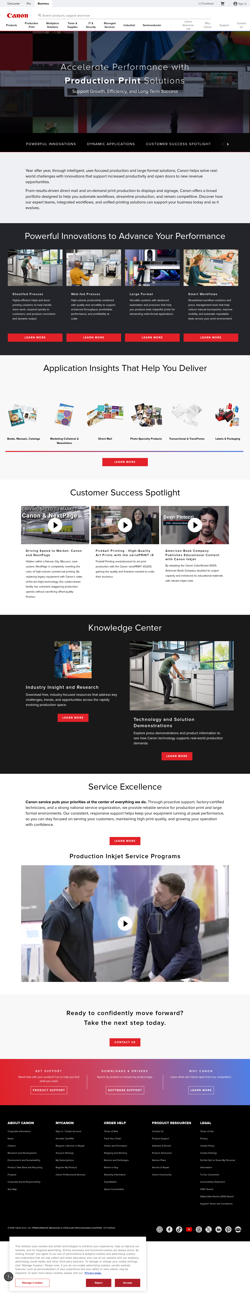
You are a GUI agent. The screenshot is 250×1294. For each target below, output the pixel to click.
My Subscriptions (65, 1160)
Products (11, 25)
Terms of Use (207, 1131)
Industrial (129, 25)
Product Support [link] (49, 1090)
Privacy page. (93, 1272)
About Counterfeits (114, 1189)
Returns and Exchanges (116, 1160)
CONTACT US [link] (125, 1042)
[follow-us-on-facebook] (169, 1229)
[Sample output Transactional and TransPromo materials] (187, 415)
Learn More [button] (125, 462)
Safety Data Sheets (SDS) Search (217, 1196)
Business (43, 3)
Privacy (204, 1138)
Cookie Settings (208, 1153)
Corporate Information (19, 1131)
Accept (127, 1282)
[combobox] (124, 15)
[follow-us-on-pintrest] (228, 1229)
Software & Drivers (161, 1145)
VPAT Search (206, 1189)
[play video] (55, 525)
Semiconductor (152, 25)
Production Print (31, 25)
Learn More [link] (35, 337)
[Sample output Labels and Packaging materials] (228, 415)
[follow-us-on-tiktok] (179, 1229)
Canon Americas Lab (188, 25)
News (11, 1138)
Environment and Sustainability (24, 1160)
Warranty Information (115, 1174)
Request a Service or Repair (70, 1145)
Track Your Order (112, 1138)
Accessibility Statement (212, 1181)
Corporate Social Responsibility (24, 1181)
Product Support (160, 1138)
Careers (12, 1145)
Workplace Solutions (52, 25)
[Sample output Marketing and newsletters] (64, 415)
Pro (29, 3)
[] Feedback (206, 3)
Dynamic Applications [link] (111, 144)
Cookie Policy (207, 1145)
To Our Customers (209, 1174)
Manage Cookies (32, 1282)
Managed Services (110, 25)
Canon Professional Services (71, 1174)
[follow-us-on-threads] (199, 1229)
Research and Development (22, 1153)
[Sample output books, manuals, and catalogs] (23, 415)
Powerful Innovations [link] (51, 144)
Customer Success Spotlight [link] (178, 144)
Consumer (13, 3)
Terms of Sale (111, 1131)
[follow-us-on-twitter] (208, 1229)
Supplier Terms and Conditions (216, 1203)
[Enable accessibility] (8, 1276)
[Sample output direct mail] (105, 415)
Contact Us (241, 25)
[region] (77, 1264)
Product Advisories (162, 1153)
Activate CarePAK (65, 1138)
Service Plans (159, 1160)
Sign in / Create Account (68, 1131)
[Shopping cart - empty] (222, 4)
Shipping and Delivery (115, 1153)
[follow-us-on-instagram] (159, 1229)
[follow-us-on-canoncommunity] (238, 1229)
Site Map (12, 1189)
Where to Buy (111, 1167)
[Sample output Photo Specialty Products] (146, 415)
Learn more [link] (201, 1090)
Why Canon (208, 25)
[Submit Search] (40, 15)
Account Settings (65, 1153)
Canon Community (161, 1174)
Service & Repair (160, 1167)
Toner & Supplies (72, 25)
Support (224, 25)
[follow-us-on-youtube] (189, 1229)
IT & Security (91, 25)
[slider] (124, 451)
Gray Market (110, 1181)
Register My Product (66, 1167)
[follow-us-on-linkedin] (218, 1229)
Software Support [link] (125, 1090)
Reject (99, 1282)
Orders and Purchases (115, 1145)
